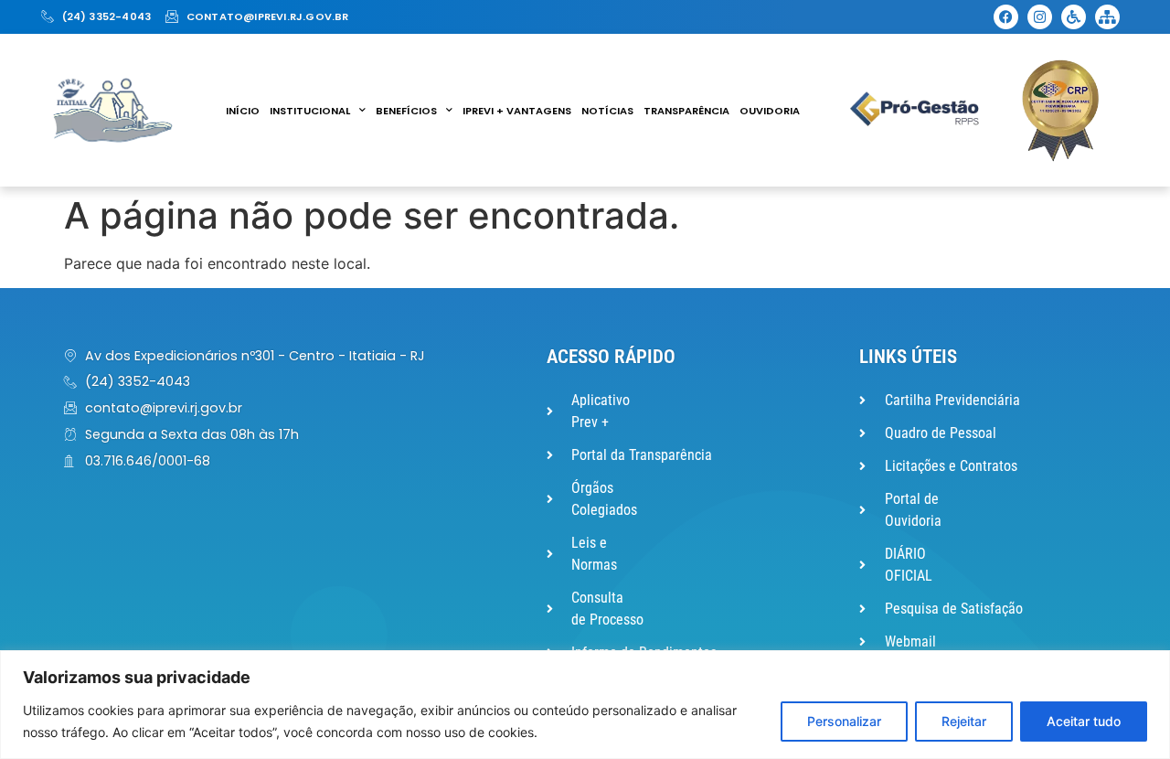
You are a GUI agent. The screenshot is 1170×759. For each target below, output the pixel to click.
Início (243, 110)
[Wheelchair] (1073, 17)
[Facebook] (1006, 17)
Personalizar (844, 721)
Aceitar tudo (1084, 721)
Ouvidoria (769, 110)
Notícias (607, 110)
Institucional (310, 110)
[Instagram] (1039, 17)
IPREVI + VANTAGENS (517, 110)
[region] (585, 704)
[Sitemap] (1107, 17)
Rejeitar (963, 721)
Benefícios (406, 110)
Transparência (686, 110)
